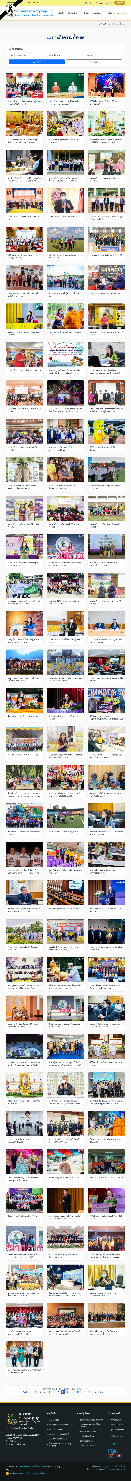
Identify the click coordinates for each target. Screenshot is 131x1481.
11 (78, 1392)
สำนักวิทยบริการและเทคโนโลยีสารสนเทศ (90, 1426)
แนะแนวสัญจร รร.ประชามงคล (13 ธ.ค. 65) (64, 216)
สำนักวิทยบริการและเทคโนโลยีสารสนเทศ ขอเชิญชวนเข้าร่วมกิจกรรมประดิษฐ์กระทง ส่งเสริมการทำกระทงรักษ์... (24, 796)
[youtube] (96, 2)
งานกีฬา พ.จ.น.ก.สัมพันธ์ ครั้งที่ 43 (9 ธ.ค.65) (106, 255)
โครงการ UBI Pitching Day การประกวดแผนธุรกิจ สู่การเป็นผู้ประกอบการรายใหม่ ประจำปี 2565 (106, 1103)
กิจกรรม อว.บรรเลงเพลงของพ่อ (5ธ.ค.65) (105, 293)
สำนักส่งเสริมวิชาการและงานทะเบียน (91, 1420)
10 (72, 1392)
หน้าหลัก (60, 13)
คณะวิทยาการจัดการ (56, 1429)
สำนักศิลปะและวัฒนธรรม (88, 1432)
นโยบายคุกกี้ (90, 1469)
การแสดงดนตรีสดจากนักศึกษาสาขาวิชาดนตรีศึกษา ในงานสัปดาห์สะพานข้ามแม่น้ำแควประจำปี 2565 (65, 411)
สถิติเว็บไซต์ (13, 1473)
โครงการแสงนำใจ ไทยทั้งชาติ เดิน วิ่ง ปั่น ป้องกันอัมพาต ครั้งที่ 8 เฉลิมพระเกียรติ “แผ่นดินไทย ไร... (24, 873)
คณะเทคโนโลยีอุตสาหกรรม (58, 1439)
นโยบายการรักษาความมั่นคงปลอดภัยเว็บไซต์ (110, 1469)
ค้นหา (38, 61)
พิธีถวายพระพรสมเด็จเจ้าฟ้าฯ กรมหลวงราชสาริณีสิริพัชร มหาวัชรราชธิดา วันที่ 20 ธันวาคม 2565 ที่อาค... (106, 142)
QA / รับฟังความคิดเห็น (117, 1430)
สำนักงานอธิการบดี (86, 1441)
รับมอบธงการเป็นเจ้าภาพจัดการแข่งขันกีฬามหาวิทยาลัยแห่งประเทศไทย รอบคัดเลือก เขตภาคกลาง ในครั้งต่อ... (24, 1065)
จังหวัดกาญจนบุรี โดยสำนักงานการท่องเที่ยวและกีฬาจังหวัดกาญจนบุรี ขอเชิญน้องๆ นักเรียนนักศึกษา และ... (65, 373)
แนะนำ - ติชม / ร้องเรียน (117, 1437)
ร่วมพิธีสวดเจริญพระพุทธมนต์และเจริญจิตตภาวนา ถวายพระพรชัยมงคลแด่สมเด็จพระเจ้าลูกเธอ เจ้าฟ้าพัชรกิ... (23, 142)
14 (95, 1392)
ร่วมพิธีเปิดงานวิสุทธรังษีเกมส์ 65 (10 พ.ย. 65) (24, 755)
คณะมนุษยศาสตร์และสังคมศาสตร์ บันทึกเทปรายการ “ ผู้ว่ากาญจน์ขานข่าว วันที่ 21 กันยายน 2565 (24, 1257)
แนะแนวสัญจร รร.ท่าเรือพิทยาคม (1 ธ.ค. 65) (24, 370)
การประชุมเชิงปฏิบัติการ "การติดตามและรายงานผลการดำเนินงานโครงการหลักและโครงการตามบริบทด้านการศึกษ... (105, 1257)
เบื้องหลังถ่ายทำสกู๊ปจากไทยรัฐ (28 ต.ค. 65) (65, 831)
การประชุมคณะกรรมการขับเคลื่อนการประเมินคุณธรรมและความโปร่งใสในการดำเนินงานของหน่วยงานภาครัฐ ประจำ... (106, 373)
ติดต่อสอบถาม (116, 1420)
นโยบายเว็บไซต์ (120, 1466)
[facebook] (86, 2)
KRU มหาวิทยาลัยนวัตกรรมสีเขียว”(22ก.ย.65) (24, 1216)
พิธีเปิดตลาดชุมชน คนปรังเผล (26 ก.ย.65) (64, 1177)
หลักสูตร (86, 13)
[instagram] (91, 2)
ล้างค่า (95, 61)
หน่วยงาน (110, 13)
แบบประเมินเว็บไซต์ (25, 1473)
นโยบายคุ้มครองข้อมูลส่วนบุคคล (103, 1466)
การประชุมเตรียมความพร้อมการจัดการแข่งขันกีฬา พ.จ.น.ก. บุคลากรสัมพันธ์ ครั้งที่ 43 (64, 1103)
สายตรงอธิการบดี (117, 1425)
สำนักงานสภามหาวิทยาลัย (88, 1446)
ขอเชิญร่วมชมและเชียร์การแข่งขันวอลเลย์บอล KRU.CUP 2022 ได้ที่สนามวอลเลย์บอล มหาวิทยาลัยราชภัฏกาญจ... (24, 988)
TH (103, 2)
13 (89, 1392)
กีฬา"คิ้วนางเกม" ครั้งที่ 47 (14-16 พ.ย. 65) (23, 716)
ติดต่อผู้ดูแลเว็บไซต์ (38, 1473)
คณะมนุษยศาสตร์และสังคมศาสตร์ (60, 1425)
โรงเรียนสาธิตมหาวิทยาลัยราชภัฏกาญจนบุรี (60, 1445)
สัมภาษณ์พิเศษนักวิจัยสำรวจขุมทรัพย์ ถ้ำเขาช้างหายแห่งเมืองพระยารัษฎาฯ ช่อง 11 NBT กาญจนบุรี (65, 1295)
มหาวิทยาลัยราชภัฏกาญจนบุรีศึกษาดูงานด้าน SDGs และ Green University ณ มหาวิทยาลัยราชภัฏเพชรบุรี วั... (24, 181)
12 (84, 1392)
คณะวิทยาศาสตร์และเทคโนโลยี (59, 1434)
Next (101, 1392)
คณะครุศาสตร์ (54, 1420)
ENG (110, 2)
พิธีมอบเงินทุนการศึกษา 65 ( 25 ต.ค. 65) (64, 908)
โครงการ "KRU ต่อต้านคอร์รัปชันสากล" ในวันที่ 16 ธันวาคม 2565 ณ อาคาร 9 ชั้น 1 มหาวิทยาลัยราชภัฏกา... (65, 181)
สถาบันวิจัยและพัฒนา (87, 1436)
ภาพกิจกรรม (123, 13)
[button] (119, 3)
